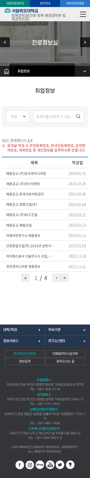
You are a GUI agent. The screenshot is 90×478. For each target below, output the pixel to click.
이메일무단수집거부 (65, 354)
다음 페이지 (56, 278)
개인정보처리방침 (24, 354)
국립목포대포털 (75, 3)
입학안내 (45, 3)
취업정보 (23, 71)
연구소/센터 (56, 341)
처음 (25, 278)
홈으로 (6, 71)
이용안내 (83, 42)
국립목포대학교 (15, 3)
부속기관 (54, 330)
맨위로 (80, 472)
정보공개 (24, 361)
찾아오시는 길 (65, 361)
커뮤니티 (6, 42)
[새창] (20, 464)
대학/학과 (10, 330)
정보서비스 (11, 341)
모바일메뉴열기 (83, 14)
